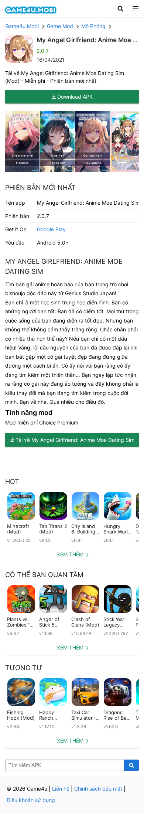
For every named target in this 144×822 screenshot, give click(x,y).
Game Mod (60, 26)
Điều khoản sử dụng (31, 800)
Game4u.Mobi (22, 26)
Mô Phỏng (93, 26)
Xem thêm (70, 554)
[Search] (131, 765)
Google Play (51, 229)
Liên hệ (60, 788)
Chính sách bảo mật (98, 788)
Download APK (75, 96)
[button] (120, 8)
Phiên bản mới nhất (40, 187)
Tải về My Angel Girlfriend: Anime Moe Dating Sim (75, 440)
